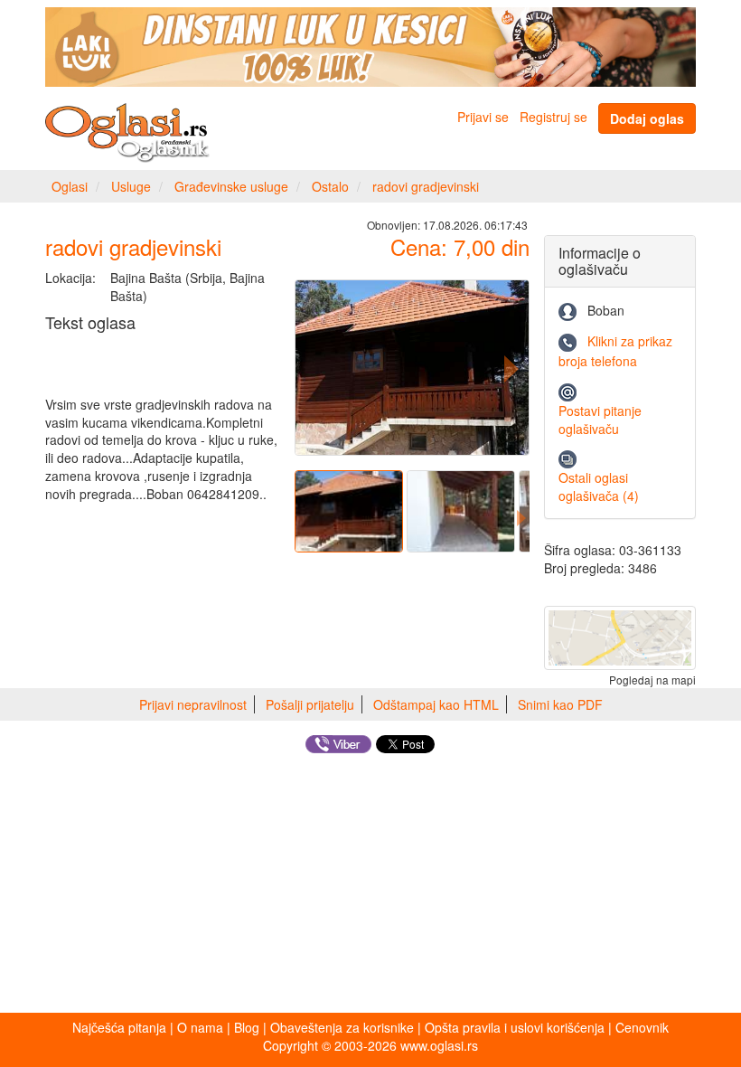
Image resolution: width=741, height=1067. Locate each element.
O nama (200, 1027)
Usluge (131, 186)
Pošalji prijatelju (310, 704)
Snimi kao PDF (560, 704)
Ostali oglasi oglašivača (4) (598, 486)
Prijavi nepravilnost (193, 704)
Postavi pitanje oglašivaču (600, 419)
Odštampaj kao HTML (436, 704)
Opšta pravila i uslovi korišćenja (515, 1027)
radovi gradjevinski (425, 186)
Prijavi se (483, 117)
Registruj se (553, 117)
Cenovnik (642, 1027)
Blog (246, 1027)
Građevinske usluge (231, 186)
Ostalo (330, 186)
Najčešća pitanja (119, 1027)
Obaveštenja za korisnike (342, 1027)
